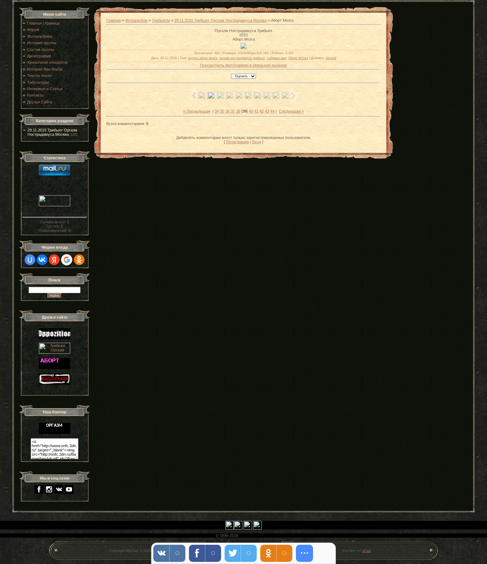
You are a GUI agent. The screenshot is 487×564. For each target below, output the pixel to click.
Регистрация (237, 142)
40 (251, 111)
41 (256, 111)
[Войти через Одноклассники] (79, 259)
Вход (256, 142)
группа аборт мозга (202, 58)
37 (233, 111)
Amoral (331, 58)
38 (238, 111)
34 (217, 111)
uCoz (366, 551)
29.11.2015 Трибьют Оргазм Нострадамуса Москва (52, 132)
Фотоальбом (136, 20)
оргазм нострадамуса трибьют (242, 58)
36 (227, 111)
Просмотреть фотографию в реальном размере (243, 65)
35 (222, 111)
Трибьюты (161, 20)
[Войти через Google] (66, 259)
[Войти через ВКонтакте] (42, 259)
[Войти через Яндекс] (54, 259)
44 (272, 111)
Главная (113, 20)
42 (262, 111)
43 (267, 111)
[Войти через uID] (30, 259)
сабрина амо (276, 58)
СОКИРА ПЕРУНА (255, 535)
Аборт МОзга (298, 58)
